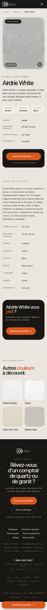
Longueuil (26, 577)
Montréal (10, 581)
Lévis (17, 577)
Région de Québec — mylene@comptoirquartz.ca (23, 547)
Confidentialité (14, 597)
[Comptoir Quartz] (9, 4)
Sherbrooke (22, 581)
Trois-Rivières (23, 585)
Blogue (16, 537)
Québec (37, 577)
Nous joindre (28, 537)
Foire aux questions (31, 533)
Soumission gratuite (22, 156)
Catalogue (16, 12)
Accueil (5, 12)
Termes (26, 597)
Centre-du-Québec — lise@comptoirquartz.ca (23, 551)
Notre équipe (13, 533)
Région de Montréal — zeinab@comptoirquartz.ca (23, 544)
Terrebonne (35, 581)
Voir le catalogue (23, 510)
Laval (9, 577)
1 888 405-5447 (23, 560)
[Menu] (41, 4)
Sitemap (35, 597)
